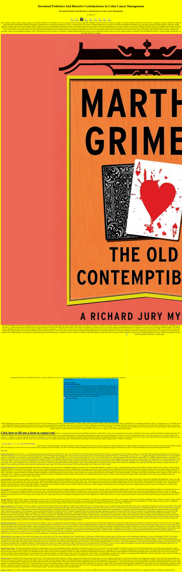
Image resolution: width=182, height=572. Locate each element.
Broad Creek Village (7, 454)
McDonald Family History (9, 523)
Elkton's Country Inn (7, 506)
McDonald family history (8, 467)
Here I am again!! (69, 386)
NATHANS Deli (6, 536)
